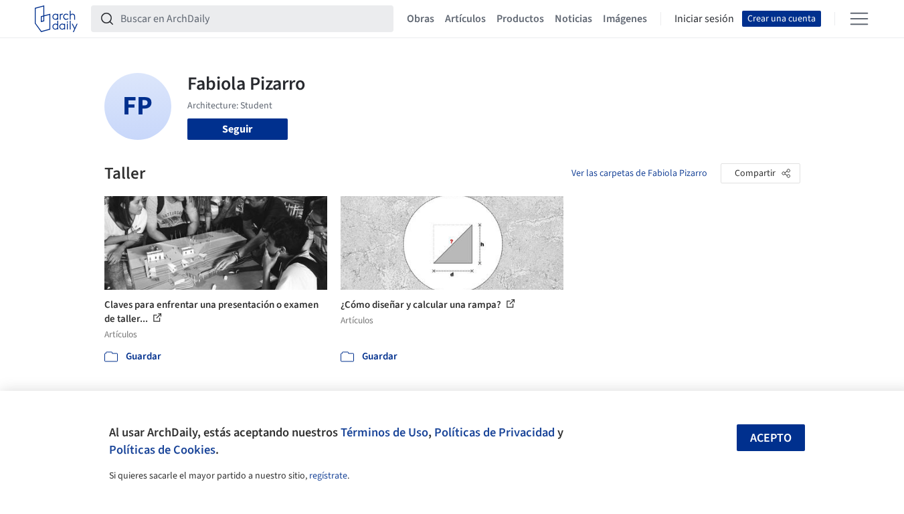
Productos (520, 18)
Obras (420, 18)
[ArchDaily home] (56, 18)
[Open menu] (859, 18)
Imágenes (625, 18)
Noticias (573, 18)
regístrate (328, 476)
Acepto (771, 438)
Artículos (465, 18)
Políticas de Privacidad (494, 432)
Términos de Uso (384, 432)
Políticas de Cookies (162, 449)
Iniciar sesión (704, 18)
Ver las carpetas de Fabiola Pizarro (639, 173)
